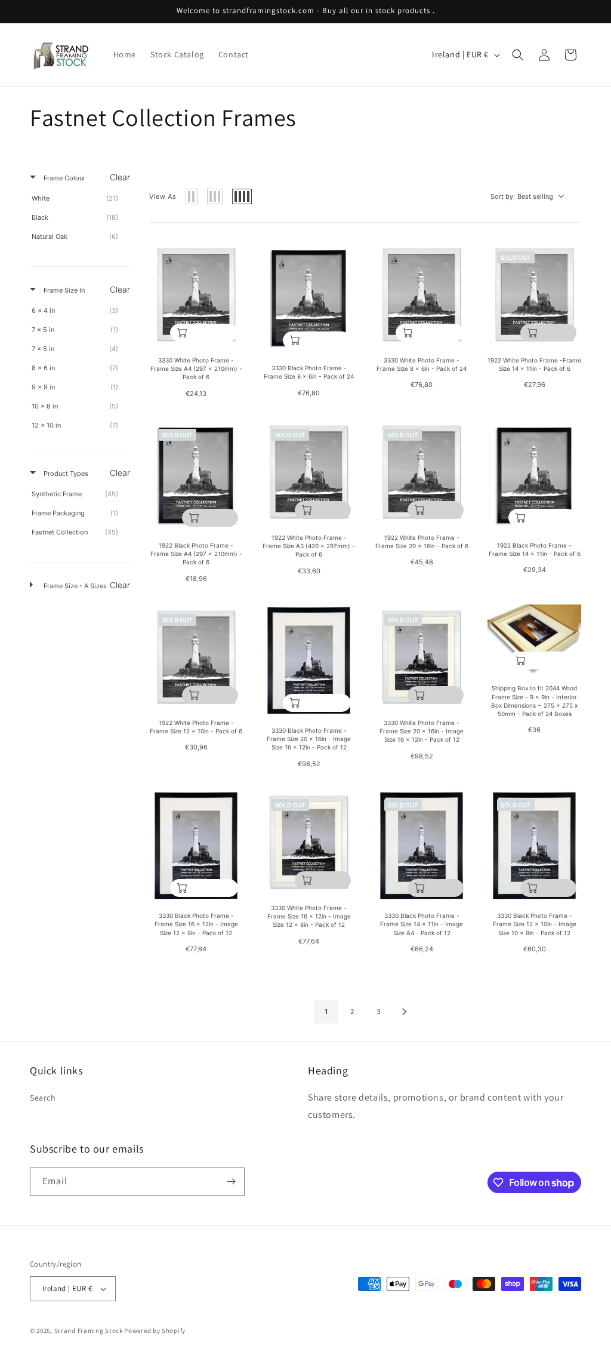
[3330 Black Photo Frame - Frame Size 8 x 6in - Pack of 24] (309, 298)
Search (43, 1097)
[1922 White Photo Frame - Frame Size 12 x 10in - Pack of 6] (196, 656)
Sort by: (521, 196)
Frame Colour (63, 178)
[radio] (192, 196)
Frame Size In (63, 290)
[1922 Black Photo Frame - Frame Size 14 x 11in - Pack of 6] (534, 475)
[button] (518, 55)
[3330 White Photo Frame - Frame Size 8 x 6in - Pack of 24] (421, 294)
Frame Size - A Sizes (74, 586)
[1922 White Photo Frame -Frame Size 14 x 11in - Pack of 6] (534, 294)
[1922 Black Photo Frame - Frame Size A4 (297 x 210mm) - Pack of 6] (196, 475)
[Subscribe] (231, 1181)
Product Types (65, 473)
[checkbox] (78, 198)
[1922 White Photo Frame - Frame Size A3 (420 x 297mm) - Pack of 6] (309, 471)
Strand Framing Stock (88, 1330)
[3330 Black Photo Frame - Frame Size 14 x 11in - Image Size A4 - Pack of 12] (421, 845)
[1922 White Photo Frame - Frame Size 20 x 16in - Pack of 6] (421, 471)
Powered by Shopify (155, 1330)
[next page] (404, 1012)
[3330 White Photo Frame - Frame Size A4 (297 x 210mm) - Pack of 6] (196, 294)
